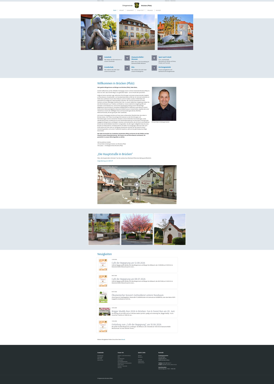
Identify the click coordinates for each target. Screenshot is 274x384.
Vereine (120, 367)
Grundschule (121, 358)
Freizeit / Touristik (122, 366)
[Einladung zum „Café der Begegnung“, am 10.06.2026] (103, 326)
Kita (119, 357)
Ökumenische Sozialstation (125, 363)
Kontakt (158, 10)
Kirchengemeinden (122, 361)
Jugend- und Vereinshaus (124, 355)
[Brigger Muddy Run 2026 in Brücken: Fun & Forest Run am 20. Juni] (105, 311)
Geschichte (100, 360)
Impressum (167, 0)
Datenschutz (173, 0)
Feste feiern (121, 364)
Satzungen (100, 357)
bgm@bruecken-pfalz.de (168, 364)
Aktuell (121, 10)
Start (114, 10)
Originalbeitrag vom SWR (104, 161)
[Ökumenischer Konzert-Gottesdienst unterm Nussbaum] (103, 297)
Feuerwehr (120, 360)
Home (98, 0)
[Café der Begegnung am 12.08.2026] (103, 265)
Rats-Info (99, 358)
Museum (150, 10)
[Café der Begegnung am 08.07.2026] (103, 281)
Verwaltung (100, 355)
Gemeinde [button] (130, 10)
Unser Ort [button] (140, 10)
